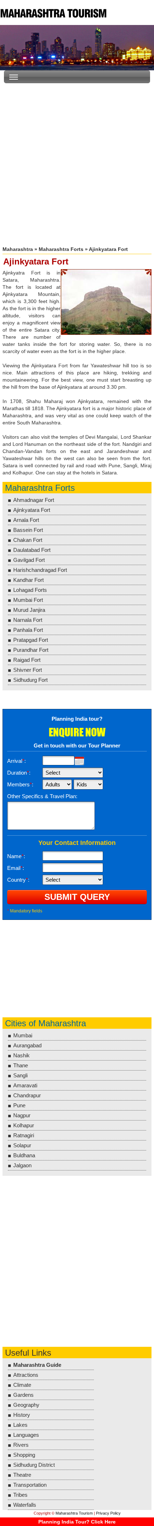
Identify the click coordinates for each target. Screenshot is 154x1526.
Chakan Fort (27, 540)
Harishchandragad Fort (40, 570)
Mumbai (22, 1035)
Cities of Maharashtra (45, 1023)
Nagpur (21, 1115)
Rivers (21, 1445)
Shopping (24, 1455)
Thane (20, 1065)
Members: (20, 784)
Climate (22, 1385)
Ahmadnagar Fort (33, 500)
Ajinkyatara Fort (31, 510)
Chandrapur (27, 1095)
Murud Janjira (29, 610)
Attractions (25, 1375)
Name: (16, 856)
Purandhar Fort (30, 650)
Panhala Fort (28, 630)
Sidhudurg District (34, 1465)
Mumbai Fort (28, 600)
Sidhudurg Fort (30, 680)
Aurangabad (27, 1045)
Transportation (30, 1485)
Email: (15, 868)
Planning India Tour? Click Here (77, 1522)
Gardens (23, 1395)
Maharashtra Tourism (53, 12)
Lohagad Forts (30, 590)
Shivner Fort (27, 670)
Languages (26, 1435)
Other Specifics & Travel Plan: (42, 796)
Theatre (22, 1475)
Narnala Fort (27, 620)
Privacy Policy (108, 1513)
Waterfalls (24, 1505)
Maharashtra (18, 249)
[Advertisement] (77, 161)
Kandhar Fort (28, 580)
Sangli (20, 1075)
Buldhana (24, 1155)
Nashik (21, 1055)
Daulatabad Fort (31, 550)
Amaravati (25, 1085)
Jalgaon (22, 1165)
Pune (19, 1105)
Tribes (20, 1495)
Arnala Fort (26, 520)
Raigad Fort (26, 660)
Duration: (18, 773)
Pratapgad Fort (30, 640)
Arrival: (16, 761)
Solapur (22, 1145)
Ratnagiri (23, 1135)
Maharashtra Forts (61, 249)
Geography (26, 1405)
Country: (18, 880)
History (21, 1415)
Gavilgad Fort (29, 560)
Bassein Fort (28, 530)
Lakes (20, 1425)
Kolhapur (23, 1125)
